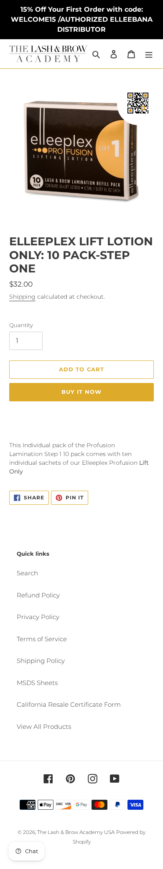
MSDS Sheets (37, 683)
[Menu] (149, 54)
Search (27, 573)
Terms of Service (42, 639)
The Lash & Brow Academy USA (76, 832)
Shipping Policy (41, 661)
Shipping (22, 296)
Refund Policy (38, 595)
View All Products (44, 726)
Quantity (21, 325)
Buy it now (81, 391)
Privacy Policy (38, 617)
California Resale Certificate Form (69, 704)
